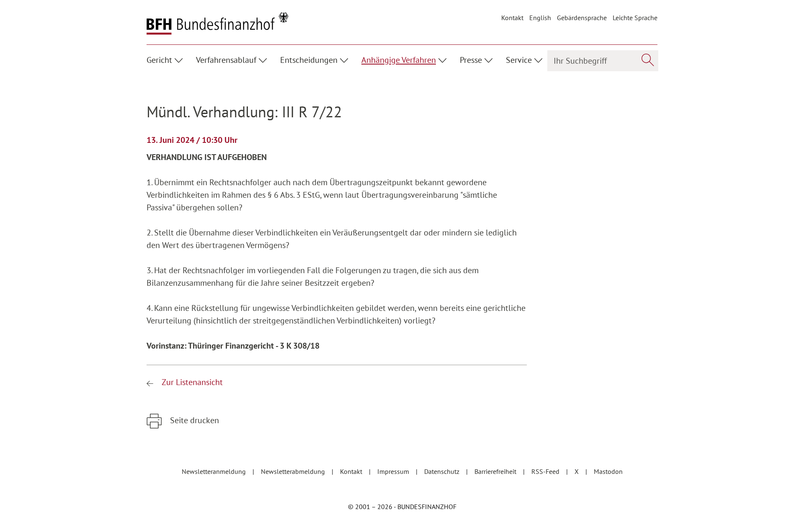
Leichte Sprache (635, 17)
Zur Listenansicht (191, 382)
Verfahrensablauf (226, 59)
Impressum (394, 471)
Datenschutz (442, 471)
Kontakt (512, 17)
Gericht (159, 59)
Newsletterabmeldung (294, 471)
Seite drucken (193, 420)
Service (519, 59)
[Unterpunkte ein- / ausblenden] (180, 59)
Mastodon (608, 471)
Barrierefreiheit (496, 471)
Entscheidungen (309, 59)
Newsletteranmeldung (214, 471)
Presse (471, 59)
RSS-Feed (546, 471)
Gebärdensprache (582, 17)
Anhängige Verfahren (398, 59)
